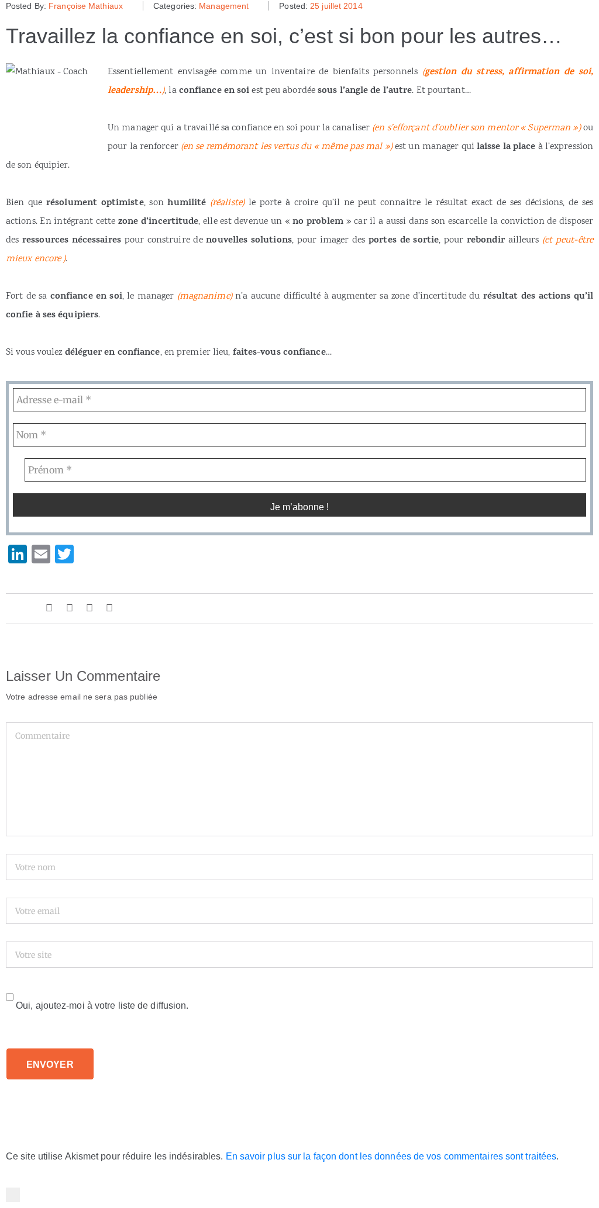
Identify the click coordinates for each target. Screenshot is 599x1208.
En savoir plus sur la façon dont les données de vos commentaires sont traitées (391, 1156)
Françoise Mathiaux (86, 6)
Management (224, 6)
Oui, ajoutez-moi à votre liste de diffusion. (101, 1005)
